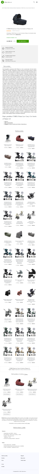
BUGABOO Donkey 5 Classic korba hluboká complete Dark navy (31, 145)
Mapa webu (23, 458)
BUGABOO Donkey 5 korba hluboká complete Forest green (8, 242)
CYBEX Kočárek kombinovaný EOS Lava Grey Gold (31, 222)
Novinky (3, 458)
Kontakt (3, 466)
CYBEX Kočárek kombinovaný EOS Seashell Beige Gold (19, 222)
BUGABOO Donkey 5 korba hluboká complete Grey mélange (31, 242)
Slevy (3, 460)
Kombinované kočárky (26, 369)
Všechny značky (4, 455)
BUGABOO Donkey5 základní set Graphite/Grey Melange (31, 203)
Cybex (8, 34)
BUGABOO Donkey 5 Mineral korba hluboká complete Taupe (7, 164)
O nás (3, 464)
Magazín (22, 455)
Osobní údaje (23, 460)
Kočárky (21, 369)
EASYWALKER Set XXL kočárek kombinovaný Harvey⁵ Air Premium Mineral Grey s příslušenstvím (19, 261)
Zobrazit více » (18, 34)
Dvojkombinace (17, 369)
